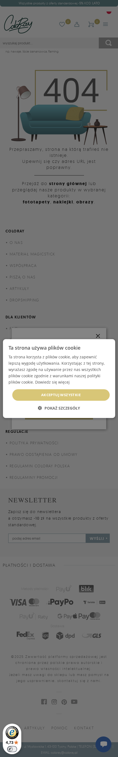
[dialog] (59, 378)
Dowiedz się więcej (52, 382)
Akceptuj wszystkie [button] (61, 394)
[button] (59, 408)
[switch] (12, 749)
